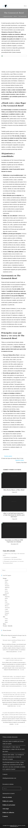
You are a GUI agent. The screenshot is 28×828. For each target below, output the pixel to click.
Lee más (20, 651)
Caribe (6, 609)
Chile (6, 602)
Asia (4, 616)
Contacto (5, 816)
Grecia (6, 591)
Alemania (7, 585)
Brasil (6, 614)
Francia (6, 583)
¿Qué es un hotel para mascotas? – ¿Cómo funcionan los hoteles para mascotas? (14, 515)
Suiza (6, 589)
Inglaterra (7, 587)
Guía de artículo (7, 797)
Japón (6, 620)
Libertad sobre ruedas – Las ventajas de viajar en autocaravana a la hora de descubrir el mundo (13, 757)
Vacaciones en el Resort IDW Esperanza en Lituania (14, 540)
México (6, 605)
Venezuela (7, 607)
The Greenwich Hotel (22, 16)
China (6, 618)
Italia (6, 582)
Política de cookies (8, 801)
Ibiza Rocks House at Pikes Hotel (14, 490)
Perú (6, 600)
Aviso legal (6, 808)
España (6, 580)
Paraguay (7, 613)
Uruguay (7, 611)
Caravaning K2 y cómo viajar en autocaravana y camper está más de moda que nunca (14, 749)
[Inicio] (1, 16)
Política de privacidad (9, 805)
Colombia (7, 604)
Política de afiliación (8, 812)
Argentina (7, 596)
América (5, 594)
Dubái (6, 622)
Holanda (7, 593)
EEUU (6, 598)
